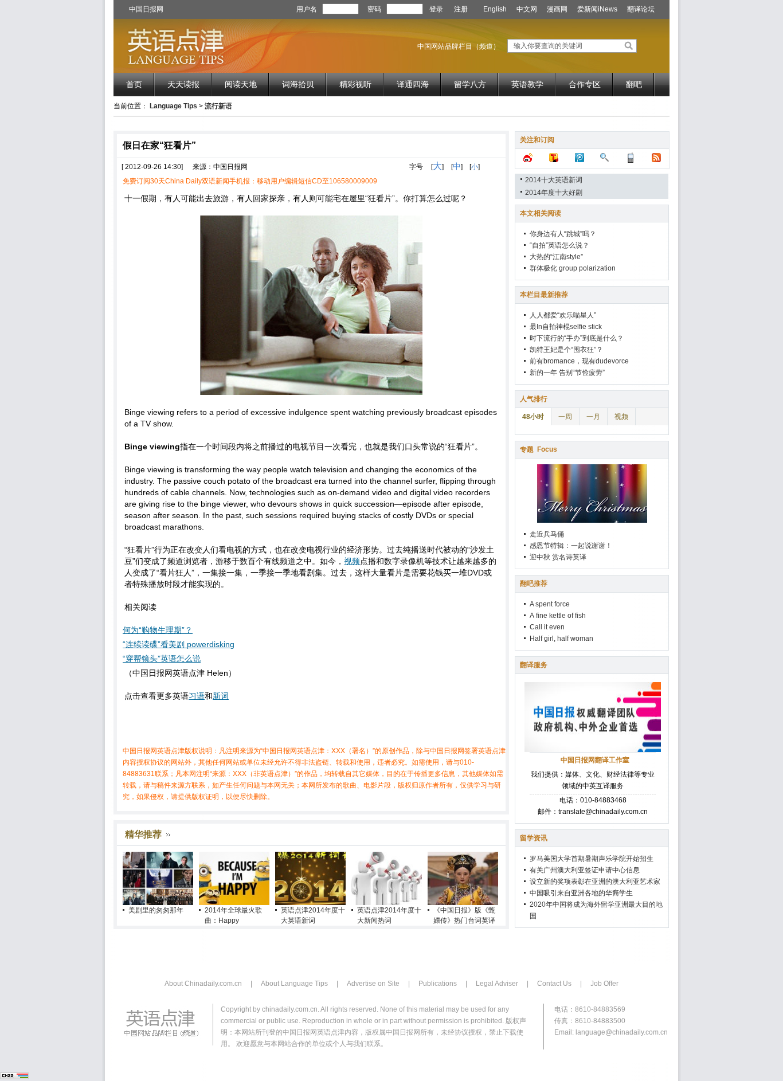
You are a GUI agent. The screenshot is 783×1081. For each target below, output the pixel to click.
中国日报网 (146, 9)
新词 (221, 695)
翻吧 (634, 84)
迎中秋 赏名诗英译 (558, 557)
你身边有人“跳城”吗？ (563, 234)
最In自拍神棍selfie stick (566, 327)
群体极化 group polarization (573, 268)
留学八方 (470, 84)
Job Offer (604, 984)
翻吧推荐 (533, 583)
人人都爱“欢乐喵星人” (563, 315)
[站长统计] (14, 1077)
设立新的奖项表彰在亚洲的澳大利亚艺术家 (595, 882)
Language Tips (173, 106)
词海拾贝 (298, 84)
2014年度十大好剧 (553, 193)
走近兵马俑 (547, 534)
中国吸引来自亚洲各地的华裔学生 (581, 893)
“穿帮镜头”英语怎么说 (162, 658)
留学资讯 (533, 838)
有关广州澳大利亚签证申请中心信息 (585, 870)
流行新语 (218, 106)
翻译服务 (533, 665)
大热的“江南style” (556, 257)
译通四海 (413, 84)
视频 (352, 561)
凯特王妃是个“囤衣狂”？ (566, 350)
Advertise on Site (373, 984)
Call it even (547, 627)
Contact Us (554, 984)
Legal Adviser (497, 984)
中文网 (526, 9)
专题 (538, 449)
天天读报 (183, 84)
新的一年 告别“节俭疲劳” (567, 373)
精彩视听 (355, 84)
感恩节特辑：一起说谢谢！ (571, 546)
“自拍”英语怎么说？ (559, 245)
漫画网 (557, 9)
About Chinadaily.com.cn (203, 984)
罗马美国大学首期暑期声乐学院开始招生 (591, 859)
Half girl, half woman (561, 638)
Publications (437, 984)
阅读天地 (241, 84)
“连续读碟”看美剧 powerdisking (178, 644)
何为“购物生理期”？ (158, 629)
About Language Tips (294, 984)
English (495, 9)
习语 (197, 695)
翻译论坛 (641, 9)
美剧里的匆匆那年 (155, 910)
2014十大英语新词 (553, 180)
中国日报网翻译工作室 (595, 760)
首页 (134, 84)
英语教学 (527, 84)
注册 (461, 9)
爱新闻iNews (597, 9)
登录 (436, 9)
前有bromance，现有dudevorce (579, 361)
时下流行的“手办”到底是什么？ (577, 338)
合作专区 (585, 84)
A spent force (550, 604)
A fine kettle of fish (558, 616)
